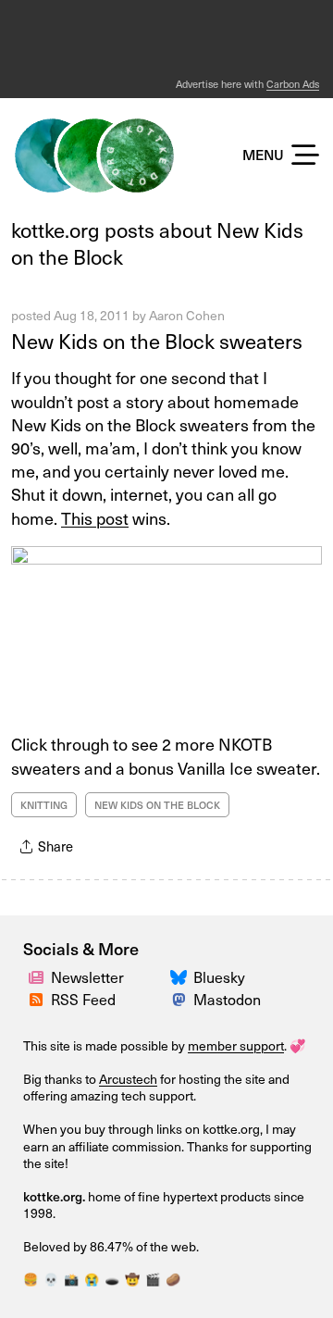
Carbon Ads (292, 84)
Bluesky (219, 976)
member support (236, 1045)
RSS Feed (83, 999)
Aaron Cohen (187, 315)
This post (95, 517)
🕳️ (112, 1278)
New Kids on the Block (157, 805)
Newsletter (87, 976)
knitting (44, 805)
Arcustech (128, 1078)
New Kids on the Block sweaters (156, 340)
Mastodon (227, 999)
